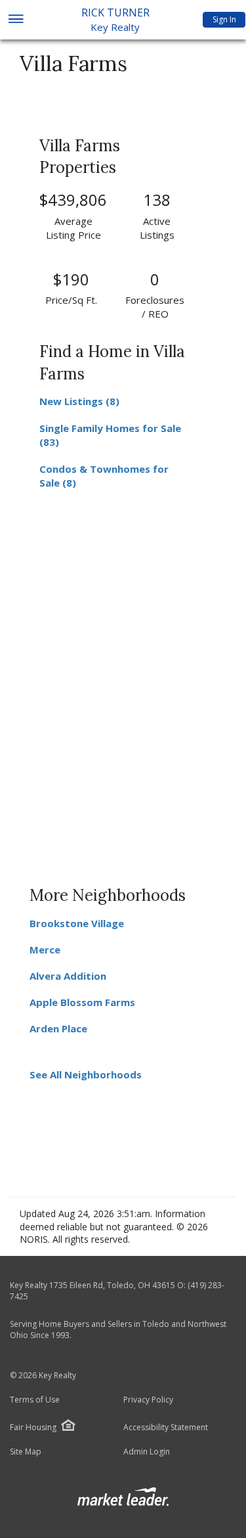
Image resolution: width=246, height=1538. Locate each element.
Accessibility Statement (165, 1427)
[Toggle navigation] (15, 20)
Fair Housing (33, 1427)
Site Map (25, 1452)
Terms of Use (35, 1400)
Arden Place (58, 1028)
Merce (45, 949)
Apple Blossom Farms (82, 1002)
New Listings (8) (79, 401)
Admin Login (146, 1452)
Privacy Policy (148, 1400)
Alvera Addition (68, 975)
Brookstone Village (77, 923)
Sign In (224, 19)
